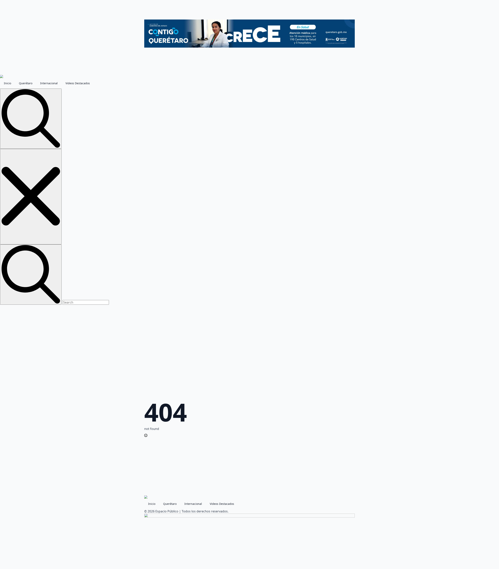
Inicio (7, 83)
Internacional (49, 83)
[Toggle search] (31, 119)
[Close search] (31, 196)
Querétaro (25, 83)
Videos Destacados (77, 83)
